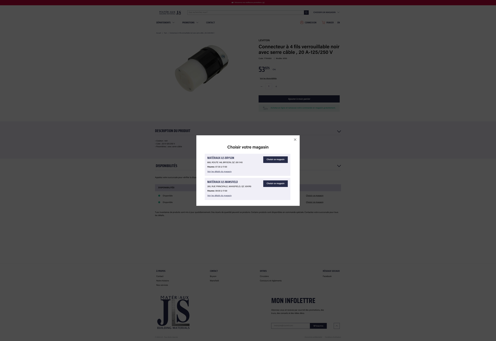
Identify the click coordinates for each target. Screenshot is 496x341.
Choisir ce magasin (275, 160)
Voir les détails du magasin (219, 172)
